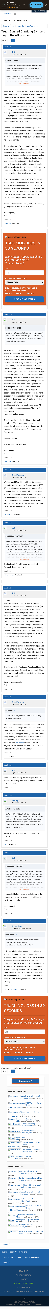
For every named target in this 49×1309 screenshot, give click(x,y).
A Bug (18, 1217)
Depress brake (20, 1138)
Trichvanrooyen (13, 1147)
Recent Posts (22, 20)
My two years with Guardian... (26, 1215)
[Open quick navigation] (44, 26)
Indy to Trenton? (27, 1199)
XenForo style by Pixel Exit (24, 1301)
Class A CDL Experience (16, 278)
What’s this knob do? (29, 1131)
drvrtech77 (23, 1173)
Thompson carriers (26, 1224)
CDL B (20, 294)
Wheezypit (23, 1227)
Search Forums (9, 20)
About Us (23, 1271)
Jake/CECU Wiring (28, 1124)
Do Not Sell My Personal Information (24, 1291)
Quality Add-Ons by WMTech (24, 1303)
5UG (13, 52)
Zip (6, 269)
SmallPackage (18, 475)
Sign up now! (25, 1081)
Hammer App (23, 1287)
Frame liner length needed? (30, 1096)
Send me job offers (24, 299)
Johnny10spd (26, 1187)
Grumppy (8, 224)
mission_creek (27, 1133)
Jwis (16, 1158)
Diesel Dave (17, 926)
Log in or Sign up (39, 11)
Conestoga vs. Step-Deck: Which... (27, 1220)
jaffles (18, 1121)
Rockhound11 (27, 1126)
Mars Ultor (23, 1233)
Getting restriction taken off (31, 1185)
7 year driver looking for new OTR (31, 1231)
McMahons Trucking (15, 1107)
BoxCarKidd (8, 514)
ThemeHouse (38, 1304)
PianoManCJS (26, 1201)
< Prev (4, 40)
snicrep (15, 800)
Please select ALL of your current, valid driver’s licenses (21, 289)
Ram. (17, 1222)
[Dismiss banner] (46, 5)
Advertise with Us (23, 1283)
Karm (17, 1140)
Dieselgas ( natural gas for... (26, 1119)
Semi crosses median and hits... (30, 1178)
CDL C (31, 294)
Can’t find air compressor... (31, 1149)
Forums (7, 14)
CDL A (9, 294)
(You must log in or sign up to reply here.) (16, 1068)
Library (24, 1279)
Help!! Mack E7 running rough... (26, 1156)
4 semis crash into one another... (30, 1171)
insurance (20, 743)
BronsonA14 (25, 1098)
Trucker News (23, 1275)
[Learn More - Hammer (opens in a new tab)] (24, 5)
